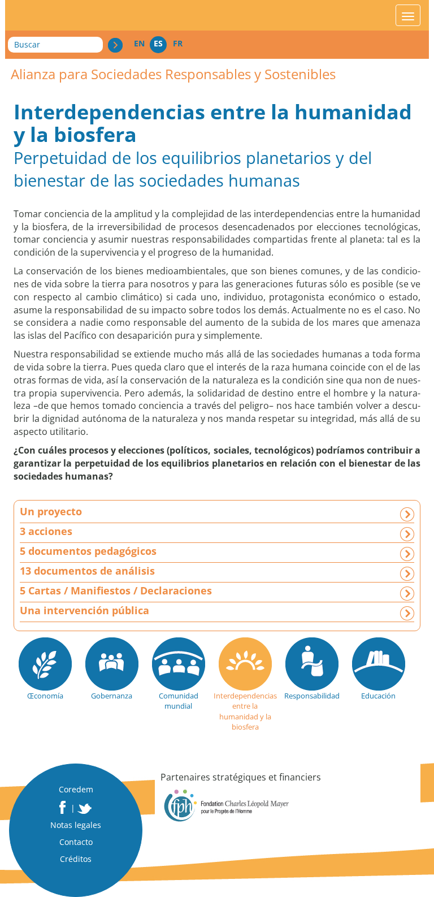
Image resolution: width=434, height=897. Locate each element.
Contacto (76, 841)
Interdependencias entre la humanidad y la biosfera (245, 711)
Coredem (76, 789)
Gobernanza (111, 696)
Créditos (76, 858)
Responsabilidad (312, 696)
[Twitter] (84, 809)
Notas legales (75, 825)
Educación (378, 696)
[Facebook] (62, 807)
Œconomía (45, 696)
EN (139, 43)
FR (178, 43)
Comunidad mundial (178, 701)
